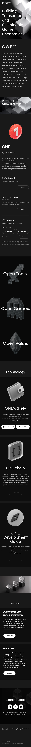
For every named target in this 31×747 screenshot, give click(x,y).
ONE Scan (23, 210)
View (23, 187)
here (15, 244)
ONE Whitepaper (9, 231)
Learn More (9, 635)
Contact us (25, 729)
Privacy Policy (16, 729)
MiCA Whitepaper (22, 231)
